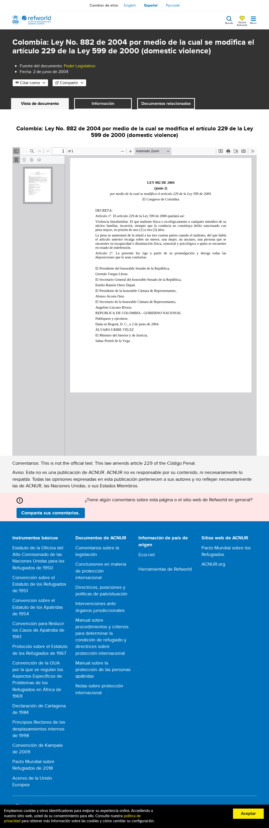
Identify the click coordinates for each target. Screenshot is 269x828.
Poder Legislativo (79, 66)
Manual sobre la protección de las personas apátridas (103, 669)
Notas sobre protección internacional (99, 689)
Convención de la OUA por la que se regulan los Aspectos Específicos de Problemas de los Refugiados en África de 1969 (37, 679)
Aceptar (248, 813)
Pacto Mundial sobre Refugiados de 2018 (33, 764)
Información (103, 103)
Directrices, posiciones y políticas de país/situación (101, 590)
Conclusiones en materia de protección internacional (100, 570)
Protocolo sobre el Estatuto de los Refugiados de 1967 (40, 649)
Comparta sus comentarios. (50, 512)
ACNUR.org (213, 564)
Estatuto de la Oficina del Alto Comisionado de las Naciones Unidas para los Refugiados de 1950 (38, 557)
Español (151, 5)
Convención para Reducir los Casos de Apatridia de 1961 (38, 630)
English (130, 5)
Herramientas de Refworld (165, 569)
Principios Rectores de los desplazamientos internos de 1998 (38, 728)
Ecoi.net (146, 554)
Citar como (30, 83)
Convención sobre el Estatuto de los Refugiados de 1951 (39, 584)
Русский (173, 5)
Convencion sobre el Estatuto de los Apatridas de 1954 (37, 607)
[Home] (31, 20)
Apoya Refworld (242, 23)
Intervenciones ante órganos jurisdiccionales (100, 606)
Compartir (69, 83)
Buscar (229, 22)
